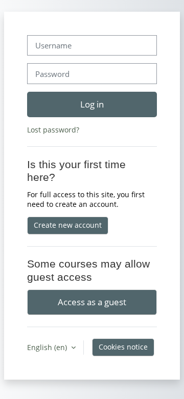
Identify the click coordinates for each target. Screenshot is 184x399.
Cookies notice (123, 347)
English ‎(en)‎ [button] (48, 347)
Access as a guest (92, 302)
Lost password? (53, 130)
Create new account (68, 225)
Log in (92, 104)
